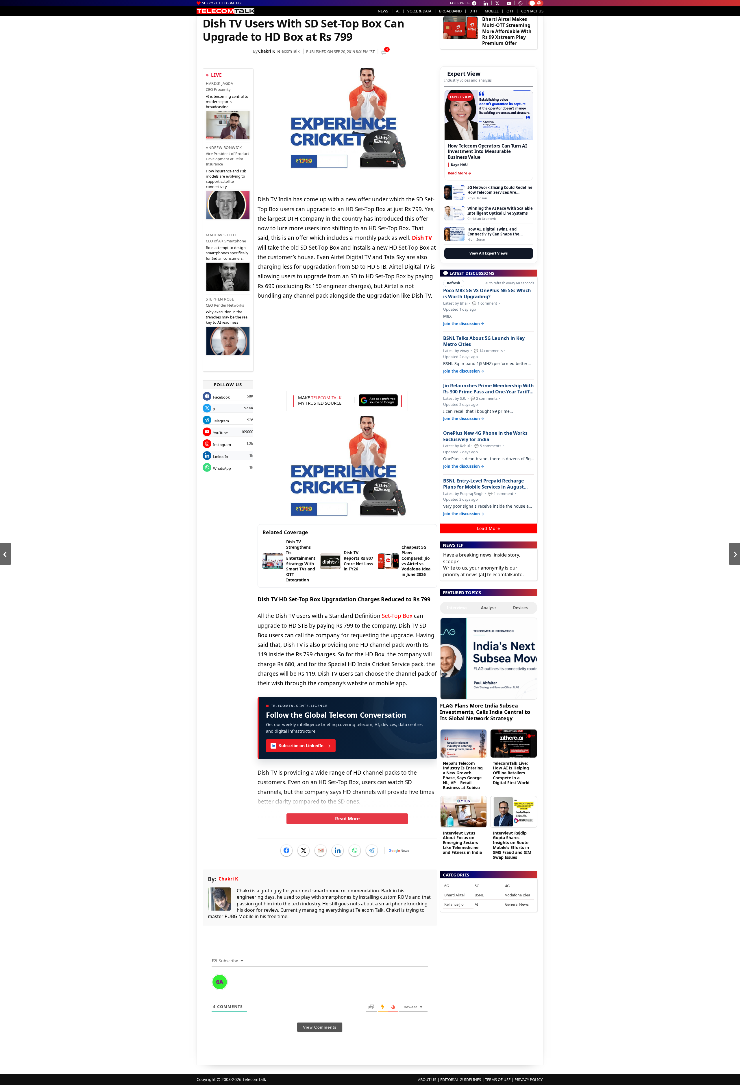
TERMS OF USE (497, 1079)
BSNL (479, 895)
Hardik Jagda (219, 83)
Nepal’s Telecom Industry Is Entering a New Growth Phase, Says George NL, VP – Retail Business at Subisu (463, 775)
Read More (347, 818)
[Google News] (398, 850)
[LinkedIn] (337, 850)
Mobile (492, 11)
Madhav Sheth (221, 234)
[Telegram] (372, 850)
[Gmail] (320, 850)
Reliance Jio (454, 904)
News (383, 11)
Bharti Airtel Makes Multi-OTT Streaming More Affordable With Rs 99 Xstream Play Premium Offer (507, 31)
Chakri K (266, 51)
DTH (473, 11)
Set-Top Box (397, 616)
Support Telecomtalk (222, 3)
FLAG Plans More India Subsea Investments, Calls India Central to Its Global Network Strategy (485, 711)
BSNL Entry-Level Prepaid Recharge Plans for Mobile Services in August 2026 (483, 484)
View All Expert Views (488, 253)
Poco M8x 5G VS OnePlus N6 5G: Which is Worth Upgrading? (487, 294)
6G (446, 885)
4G (507, 885)
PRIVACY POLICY (529, 1079)
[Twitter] (303, 850)
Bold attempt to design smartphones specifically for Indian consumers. (227, 253)
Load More (488, 528)
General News (517, 904)
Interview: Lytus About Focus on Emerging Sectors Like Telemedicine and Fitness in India (462, 842)
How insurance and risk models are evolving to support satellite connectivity (226, 178)
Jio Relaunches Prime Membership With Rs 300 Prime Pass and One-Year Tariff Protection (488, 389)
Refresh (453, 283)
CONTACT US (532, 11)
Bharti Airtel (454, 895)
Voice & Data (419, 11)
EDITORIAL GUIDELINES (460, 1079)
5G (477, 885)
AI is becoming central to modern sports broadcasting (227, 101)
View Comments (319, 1027)
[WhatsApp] (354, 850)
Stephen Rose (220, 299)
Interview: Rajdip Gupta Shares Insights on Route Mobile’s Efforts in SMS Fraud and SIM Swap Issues (512, 845)
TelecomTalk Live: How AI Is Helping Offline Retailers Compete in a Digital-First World (511, 772)
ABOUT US (427, 1079)
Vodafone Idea (517, 895)
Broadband (450, 11)
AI (397, 11)
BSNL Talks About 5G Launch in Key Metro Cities (484, 341)
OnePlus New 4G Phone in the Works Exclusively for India (485, 436)
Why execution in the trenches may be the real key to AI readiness (227, 317)
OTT (509, 11)
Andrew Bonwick (224, 147)
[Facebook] (286, 850)
